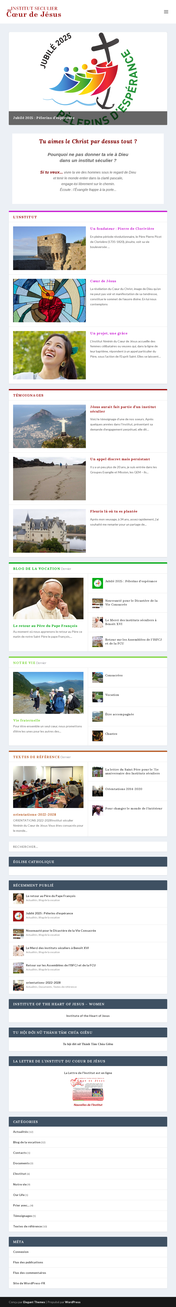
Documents (45, 986)
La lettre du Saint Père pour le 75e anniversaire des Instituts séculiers (132, 771)
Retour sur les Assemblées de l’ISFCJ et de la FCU (61, 965)
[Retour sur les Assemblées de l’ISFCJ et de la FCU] (97, 641)
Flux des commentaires (29, 1272)
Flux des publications (28, 1262)
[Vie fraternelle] (48, 693)
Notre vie (20, 1184)
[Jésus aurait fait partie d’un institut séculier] (49, 426)
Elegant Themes (34, 1302)
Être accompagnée (119, 714)
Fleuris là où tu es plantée (114, 511)
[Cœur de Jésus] (49, 300)
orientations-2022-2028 (34, 814)
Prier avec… (21, 1205)
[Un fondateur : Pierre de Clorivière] (49, 248)
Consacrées (114, 675)
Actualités (32, 900)
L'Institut (19, 1173)
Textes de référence (65, 986)
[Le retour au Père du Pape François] (48, 598)
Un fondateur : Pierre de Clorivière (122, 228)
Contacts (20, 1152)
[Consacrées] (97, 677)
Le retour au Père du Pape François (45, 626)
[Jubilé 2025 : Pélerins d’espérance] (97, 583)
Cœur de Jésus (103, 281)
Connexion (21, 1252)
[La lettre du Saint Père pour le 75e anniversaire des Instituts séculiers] (97, 771)
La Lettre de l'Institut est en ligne (88, 1073)
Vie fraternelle (26, 720)
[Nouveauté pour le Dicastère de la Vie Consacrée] (97, 602)
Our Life (18, 1195)
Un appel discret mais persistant (120, 459)
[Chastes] (97, 736)
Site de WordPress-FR (29, 1283)
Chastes (111, 734)
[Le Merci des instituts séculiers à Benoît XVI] (97, 622)
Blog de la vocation (49, 900)
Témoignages (22, 1216)
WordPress (72, 1302)
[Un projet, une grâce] (49, 355)
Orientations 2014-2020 (123, 789)
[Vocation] (97, 697)
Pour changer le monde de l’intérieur (133, 808)
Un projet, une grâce (108, 333)
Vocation (112, 695)
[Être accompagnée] (97, 716)
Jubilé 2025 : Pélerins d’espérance (43, 118)
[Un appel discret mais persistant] (49, 478)
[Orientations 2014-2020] (97, 791)
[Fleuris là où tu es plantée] (49, 531)
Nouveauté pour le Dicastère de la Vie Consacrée (61, 930)
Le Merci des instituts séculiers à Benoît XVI (57, 948)
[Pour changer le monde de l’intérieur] (97, 810)
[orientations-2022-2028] (48, 787)
